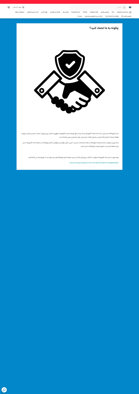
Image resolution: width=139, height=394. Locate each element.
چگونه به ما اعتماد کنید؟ (106, 21)
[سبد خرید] (9, 7)
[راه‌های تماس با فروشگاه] (4, 389)
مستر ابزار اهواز (118, 21)
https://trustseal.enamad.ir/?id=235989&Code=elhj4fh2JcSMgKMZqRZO (94, 163)
